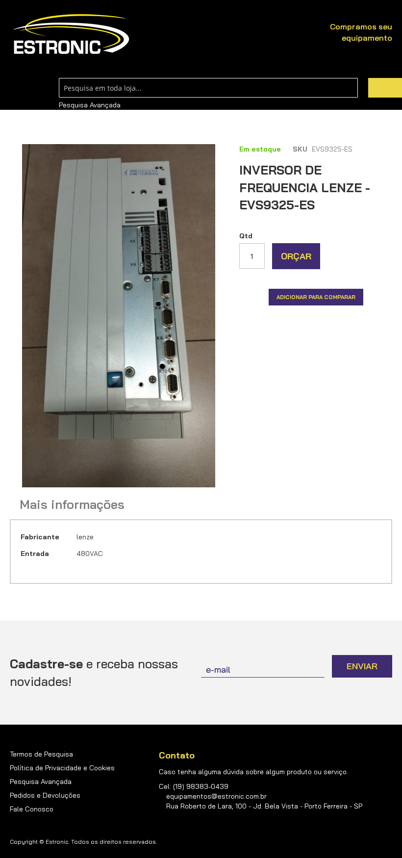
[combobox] (208, 88)
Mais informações (72, 504)
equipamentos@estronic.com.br (216, 796)
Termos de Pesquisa (41, 754)
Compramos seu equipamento (361, 32)
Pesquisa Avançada (90, 105)
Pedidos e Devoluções (45, 795)
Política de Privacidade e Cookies (62, 767)
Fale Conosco (31, 809)
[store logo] (71, 34)
